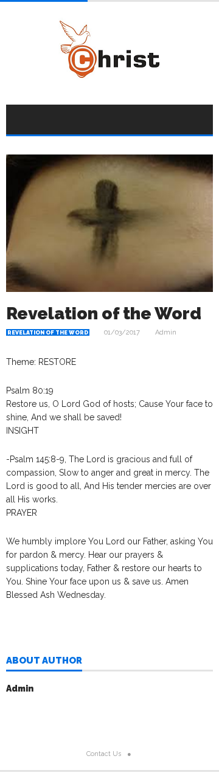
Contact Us (103, 754)
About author (44, 661)
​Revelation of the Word (103, 314)
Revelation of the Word (47, 333)
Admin (165, 332)
